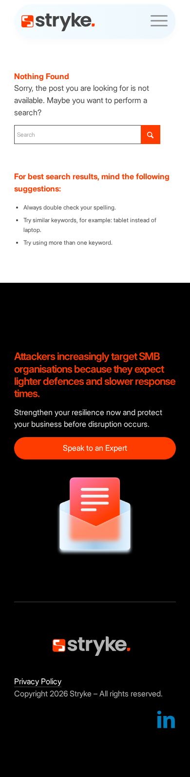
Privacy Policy (37, 681)
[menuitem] (154, 22)
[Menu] (154, 23)
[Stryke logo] (80, 22)
